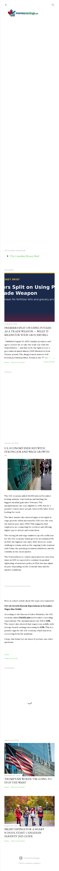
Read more (49, 362)
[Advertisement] (29, 133)
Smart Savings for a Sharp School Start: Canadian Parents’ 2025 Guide (24, 832)
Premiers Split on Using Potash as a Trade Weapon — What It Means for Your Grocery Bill (27, 331)
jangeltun (37, 863)
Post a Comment (18, 362)
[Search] (53, 4)
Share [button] (6, 362)
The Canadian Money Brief (24, 256)
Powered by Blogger (32, 858)
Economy (14, 658)
